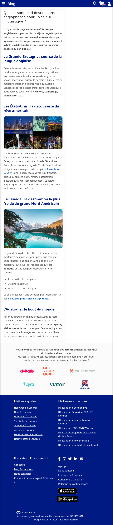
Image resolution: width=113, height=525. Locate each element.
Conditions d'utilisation (71, 479)
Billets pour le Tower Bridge (73, 440)
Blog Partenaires (23, 469)
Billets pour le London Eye (72, 407)
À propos (63, 466)
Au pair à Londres (24, 430)
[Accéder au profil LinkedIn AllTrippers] (77, 459)
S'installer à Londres (25, 421)
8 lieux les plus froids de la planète (28, 298)
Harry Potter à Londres (27, 438)
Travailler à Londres (25, 425)
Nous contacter (22, 473)
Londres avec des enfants (28, 434)
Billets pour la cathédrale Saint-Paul (78, 445)
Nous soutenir (66, 470)
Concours (19, 464)
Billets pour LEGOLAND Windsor (76, 428)
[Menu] (3, 3)
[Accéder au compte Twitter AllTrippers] (71, 459)
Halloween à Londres (26, 407)
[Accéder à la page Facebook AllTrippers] (60, 459)
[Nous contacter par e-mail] (82, 459)
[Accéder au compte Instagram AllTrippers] (65, 459)
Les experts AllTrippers (70, 475)
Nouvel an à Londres (25, 416)
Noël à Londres (22, 412)
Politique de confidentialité (73, 484)
